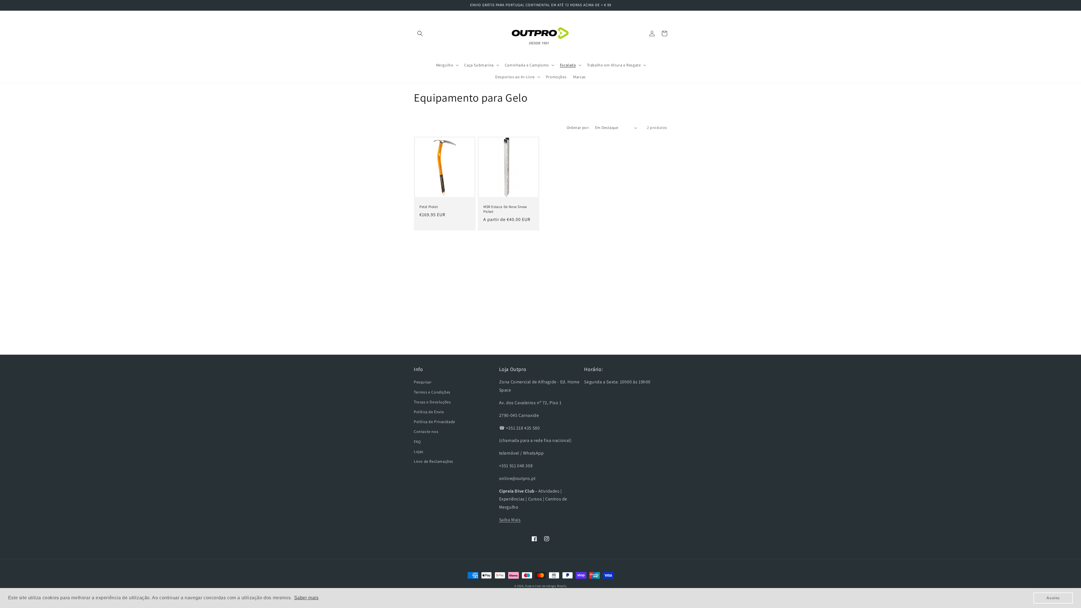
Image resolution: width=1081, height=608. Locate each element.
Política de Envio (429, 411)
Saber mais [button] (306, 597)
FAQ (417, 441)
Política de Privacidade (434, 421)
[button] (420, 33)
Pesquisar (423, 382)
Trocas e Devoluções (432, 401)
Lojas (418, 451)
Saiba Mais (510, 520)
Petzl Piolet (428, 207)
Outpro (529, 586)
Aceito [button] (1053, 598)
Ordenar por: (578, 127)
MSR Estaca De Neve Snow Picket (505, 209)
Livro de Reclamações (433, 461)
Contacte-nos (426, 431)
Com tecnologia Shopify (551, 586)
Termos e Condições (432, 392)
